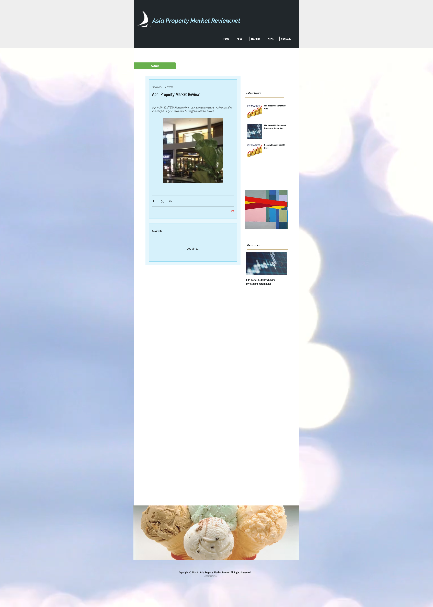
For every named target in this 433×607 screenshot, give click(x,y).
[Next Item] (281, 264)
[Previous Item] (251, 264)
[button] (155, 65)
